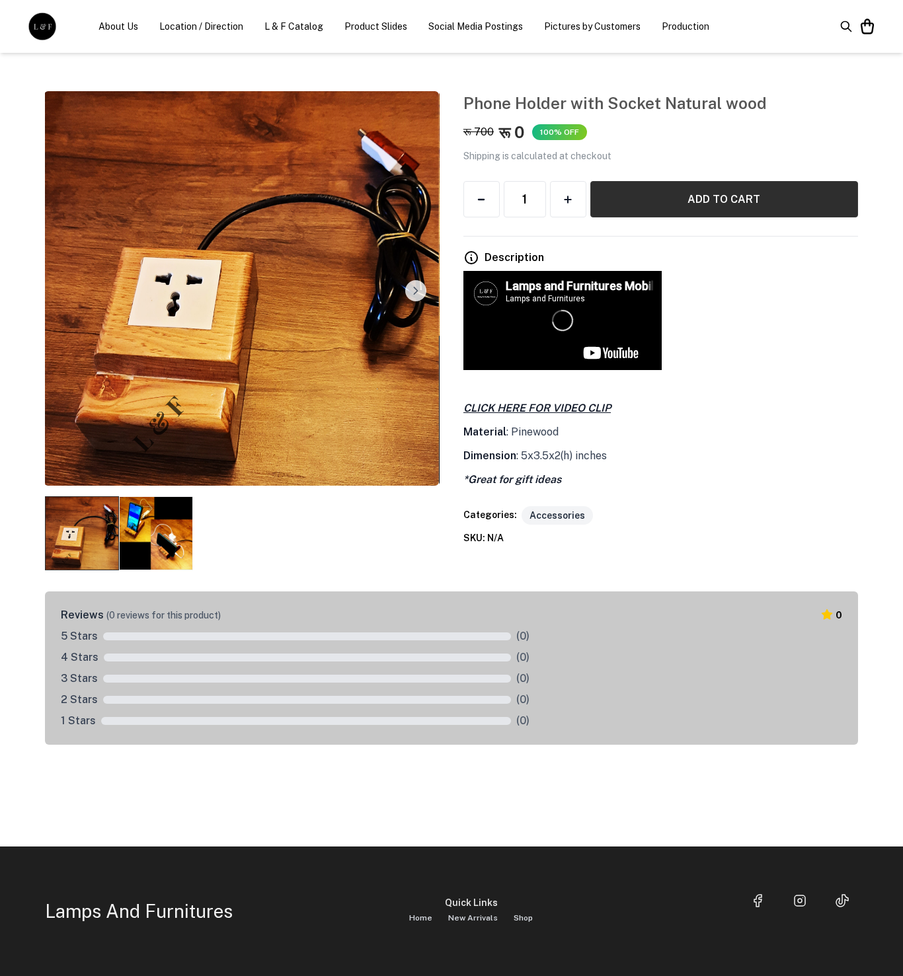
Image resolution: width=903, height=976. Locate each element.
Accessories (557, 515)
